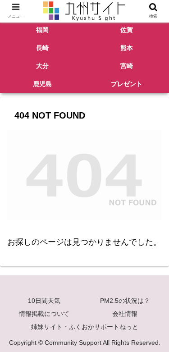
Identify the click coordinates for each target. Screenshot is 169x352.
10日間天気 (44, 300)
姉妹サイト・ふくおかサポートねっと (84, 326)
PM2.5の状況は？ (125, 300)
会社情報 (124, 313)
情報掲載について (44, 313)
